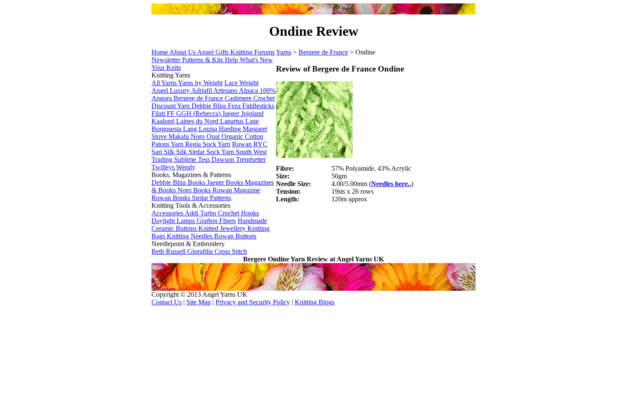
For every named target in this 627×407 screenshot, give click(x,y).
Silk (182, 151)
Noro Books (194, 190)
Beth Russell (169, 251)
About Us (183, 52)
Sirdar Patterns (211, 197)
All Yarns (164, 82)
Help (232, 59)
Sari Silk (163, 151)
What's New (256, 59)
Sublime (186, 159)
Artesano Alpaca (236, 90)
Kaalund (163, 121)
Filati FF (163, 113)
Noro (198, 136)
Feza (235, 105)
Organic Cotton (242, 136)
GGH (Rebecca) (199, 113)
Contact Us (166, 302)
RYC (260, 144)
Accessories (168, 213)
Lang (191, 128)
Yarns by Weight (200, 82)
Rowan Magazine (236, 190)
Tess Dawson (217, 159)
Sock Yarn (221, 151)
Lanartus (232, 121)
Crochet (264, 98)
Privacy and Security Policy (252, 302)
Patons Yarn (168, 144)
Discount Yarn (171, 105)
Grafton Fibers (216, 220)
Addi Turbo (201, 213)
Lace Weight (241, 82)
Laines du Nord (198, 121)
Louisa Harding (221, 128)
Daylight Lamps (174, 220)
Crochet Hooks (238, 213)
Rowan (242, 144)
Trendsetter (251, 159)
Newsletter (166, 59)
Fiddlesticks (258, 105)
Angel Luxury (171, 90)
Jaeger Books (226, 182)
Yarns (283, 52)
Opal (213, 136)
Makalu (179, 136)
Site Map (198, 302)
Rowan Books (171, 197)
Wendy (185, 167)
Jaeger (231, 113)
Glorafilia (201, 251)
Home (160, 52)
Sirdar (197, 151)
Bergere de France (199, 98)
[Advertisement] (376, 231)
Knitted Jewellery (222, 228)
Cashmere (239, 98)
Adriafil (202, 90)
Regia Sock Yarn (207, 144)
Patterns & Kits (203, 59)
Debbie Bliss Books (179, 182)
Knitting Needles (190, 236)
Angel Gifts (213, 52)
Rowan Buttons (235, 236)
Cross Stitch (231, 251)
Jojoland (252, 113)
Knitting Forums (252, 52)
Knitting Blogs (314, 302)
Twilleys (163, 167)
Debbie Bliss (210, 105)
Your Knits (166, 67)
